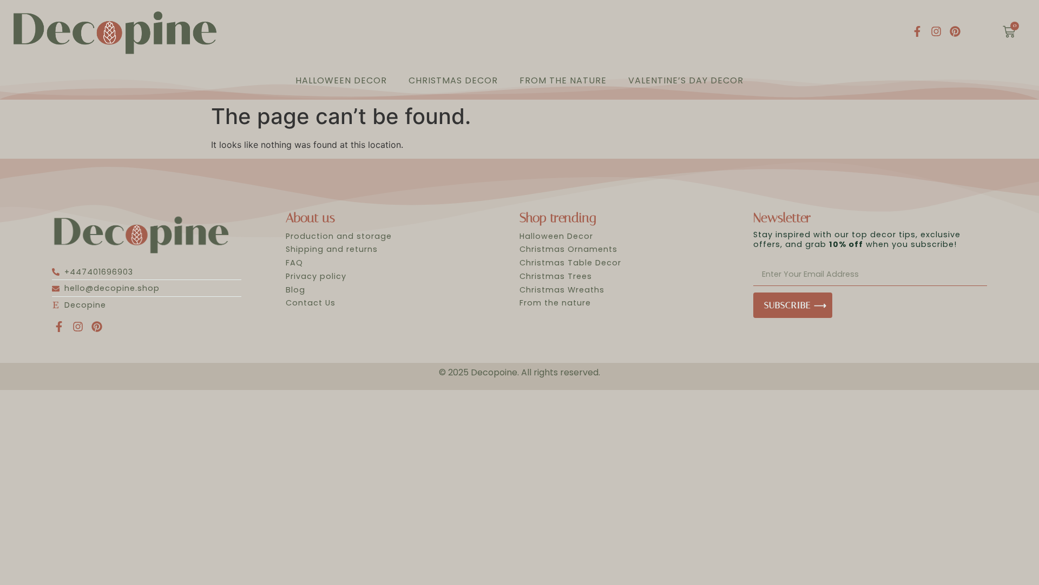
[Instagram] (936, 31)
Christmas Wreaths (562, 289)
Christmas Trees (556, 276)
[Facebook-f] (917, 31)
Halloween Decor (341, 80)
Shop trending (558, 217)
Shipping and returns (332, 249)
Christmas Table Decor (570, 262)
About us (310, 217)
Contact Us (311, 302)
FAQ (294, 262)
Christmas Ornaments (568, 249)
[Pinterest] (955, 31)
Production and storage (339, 236)
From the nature (563, 80)
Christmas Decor (453, 80)
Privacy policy (316, 276)
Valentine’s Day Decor (686, 80)
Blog (295, 289)
